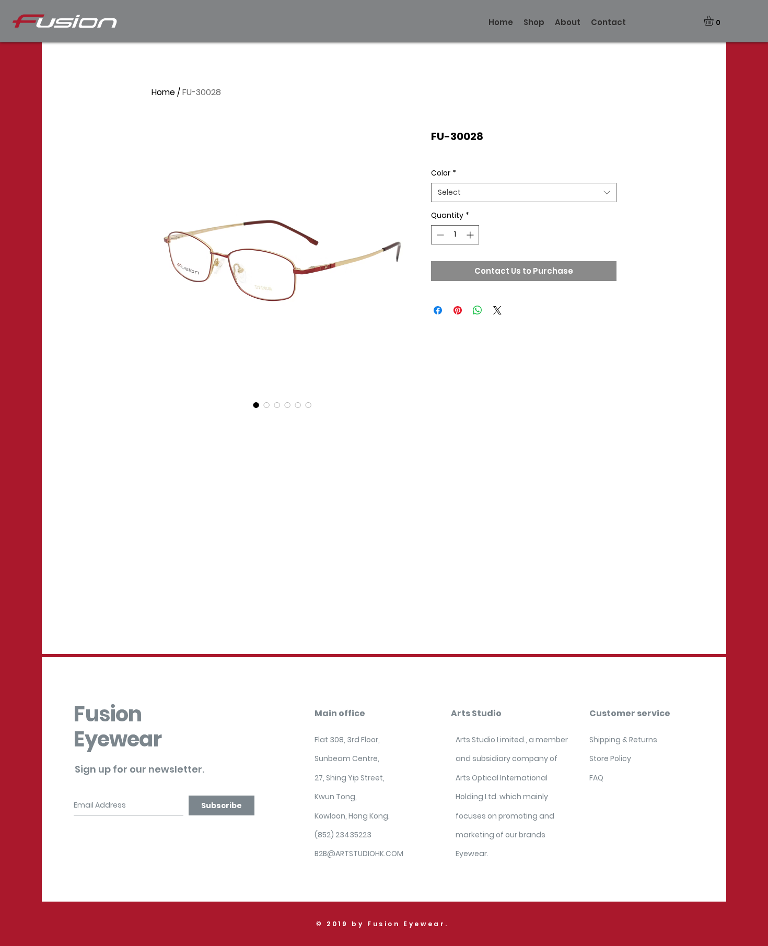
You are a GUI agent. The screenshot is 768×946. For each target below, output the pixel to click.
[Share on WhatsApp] (477, 310)
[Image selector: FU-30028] (256, 405)
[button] (714, 21)
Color (443, 173)
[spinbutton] (455, 235)
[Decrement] (439, 235)
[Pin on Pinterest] (457, 310)
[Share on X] (497, 310)
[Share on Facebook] (438, 310)
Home (163, 92)
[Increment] (471, 235)
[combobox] (523, 193)
